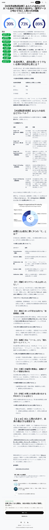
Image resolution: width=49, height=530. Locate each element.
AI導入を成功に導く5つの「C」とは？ (6, 41)
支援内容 (32, 2)
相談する (37, 2)
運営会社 (19, 525)
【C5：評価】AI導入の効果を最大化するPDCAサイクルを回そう (7, 58)
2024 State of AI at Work (22, 469)
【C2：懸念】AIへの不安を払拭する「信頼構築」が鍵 (7, 48)
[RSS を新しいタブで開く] (28, 522)
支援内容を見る (24, 516)
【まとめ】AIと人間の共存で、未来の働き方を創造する (6, 61)
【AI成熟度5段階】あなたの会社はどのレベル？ (6, 38)
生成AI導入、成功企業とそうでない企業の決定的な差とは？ (6, 34)
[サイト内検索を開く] (42, 2)
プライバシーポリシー (27, 525)
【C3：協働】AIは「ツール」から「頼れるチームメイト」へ (7, 51)
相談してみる (24, 512)
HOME (3, 2)
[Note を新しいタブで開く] (21, 522)
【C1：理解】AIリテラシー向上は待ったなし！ (7, 45)
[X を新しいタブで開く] (24, 522)
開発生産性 (29, 13)
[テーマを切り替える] (45, 2)
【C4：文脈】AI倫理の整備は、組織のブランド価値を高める (7, 54)
